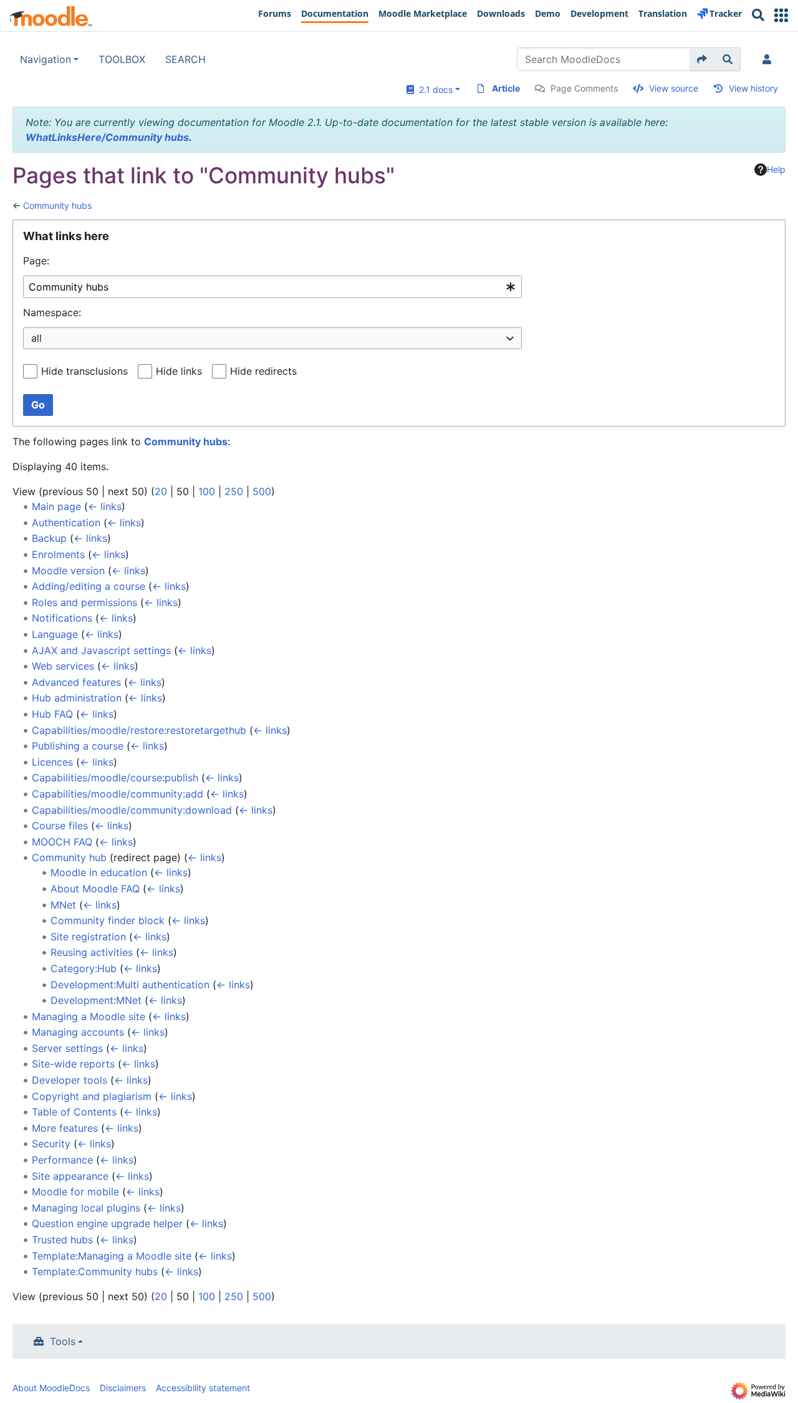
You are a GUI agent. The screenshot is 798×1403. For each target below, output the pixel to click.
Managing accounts (78, 1032)
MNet (63, 905)
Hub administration (77, 698)
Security (51, 1143)
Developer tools (69, 1080)
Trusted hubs (62, 1239)
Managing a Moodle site (88, 1016)
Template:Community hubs (95, 1271)
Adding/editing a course (88, 586)
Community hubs (57, 205)
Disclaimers (123, 1387)
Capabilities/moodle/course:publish (115, 777)
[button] (781, 15)
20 (161, 491)
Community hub (69, 857)
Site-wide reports (73, 1064)
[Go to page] (702, 59)
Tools (62, 1341)
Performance (62, 1160)
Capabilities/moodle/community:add (117, 794)
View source (673, 88)
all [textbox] (36, 338)
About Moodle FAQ (95, 888)
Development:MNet (96, 1000)
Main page (56, 506)
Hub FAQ (52, 714)
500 (261, 491)
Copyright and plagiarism (91, 1096)
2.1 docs (433, 89)
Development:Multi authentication (129, 984)
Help (776, 169)
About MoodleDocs (51, 1387)
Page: (36, 260)
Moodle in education (98, 872)
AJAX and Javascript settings (101, 650)
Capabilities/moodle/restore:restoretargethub (139, 730)
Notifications (62, 618)
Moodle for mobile (75, 1191)
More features (65, 1128)
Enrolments (58, 554)
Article (506, 88)
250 (233, 491)
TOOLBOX (122, 59)
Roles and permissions (84, 602)
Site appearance (70, 1176)
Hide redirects (263, 371)
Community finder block (107, 920)
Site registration (88, 936)
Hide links (179, 371)
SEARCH (185, 59)
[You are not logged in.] (769, 59)
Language (55, 634)
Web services (63, 666)
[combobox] (272, 287)
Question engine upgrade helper (107, 1223)
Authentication (66, 522)
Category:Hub (83, 968)
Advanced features (76, 682)
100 (206, 491)
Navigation (45, 59)
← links (105, 506)
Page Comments (584, 88)
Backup (49, 538)
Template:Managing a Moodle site (111, 1256)
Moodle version (68, 570)
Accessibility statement (203, 1387)
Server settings (67, 1048)
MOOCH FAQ (62, 842)
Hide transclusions (84, 371)
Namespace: (52, 312)
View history (753, 88)
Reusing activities (91, 952)
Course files (60, 825)
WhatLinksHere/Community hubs (107, 137)
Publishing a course (77, 746)
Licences (52, 762)
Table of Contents (74, 1112)
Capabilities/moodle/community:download (132, 810)
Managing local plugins (86, 1208)
